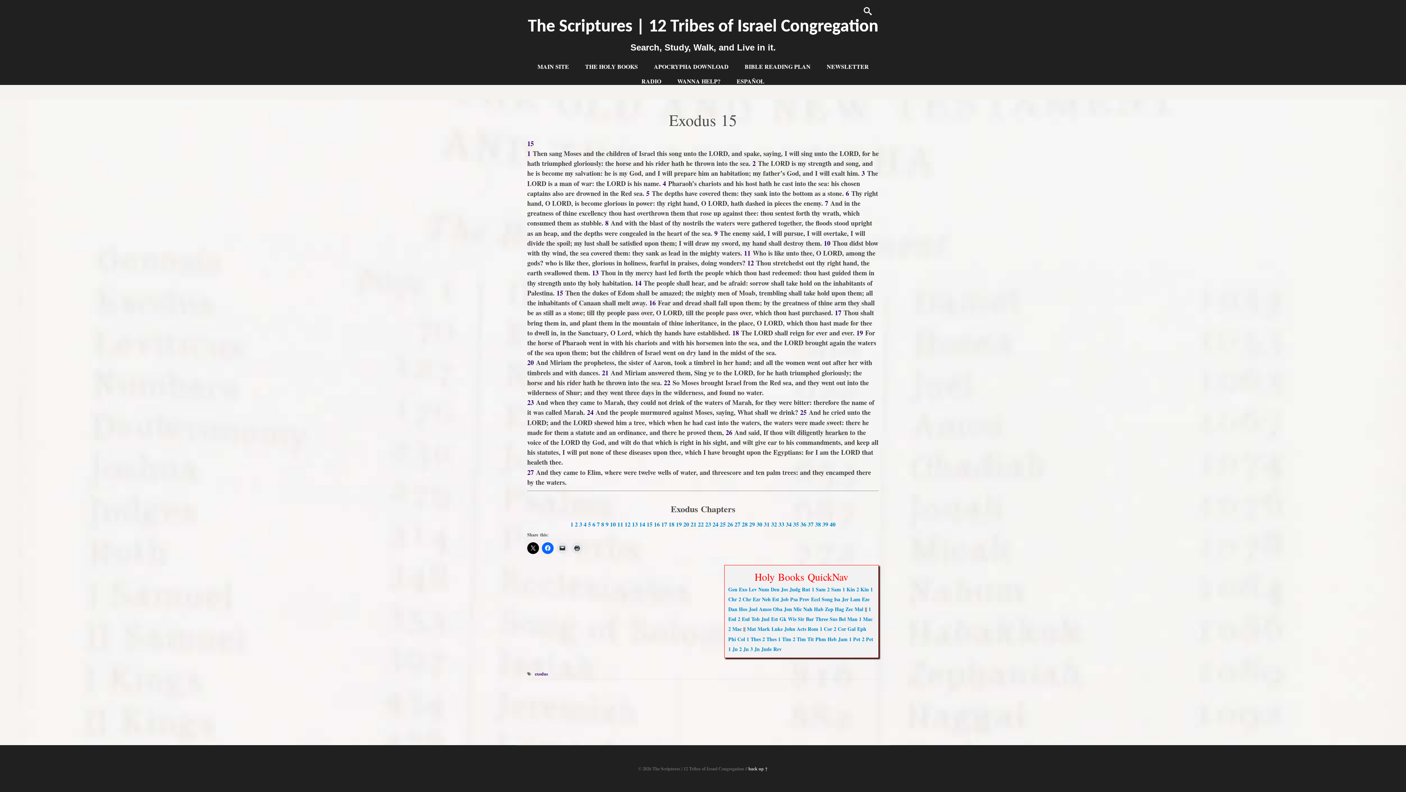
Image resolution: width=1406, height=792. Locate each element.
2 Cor (840, 629)
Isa (837, 599)
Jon (788, 609)
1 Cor (826, 629)
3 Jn (755, 649)
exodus (541, 674)
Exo (743, 589)
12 (628, 524)
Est (775, 599)
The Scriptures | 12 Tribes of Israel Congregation (703, 27)
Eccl (815, 599)
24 (715, 524)
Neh (766, 599)
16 (657, 524)
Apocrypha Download (691, 66)
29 (752, 524)
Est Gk (778, 619)
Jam (843, 639)
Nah (807, 609)
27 (737, 524)
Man (852, 619)
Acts (801, 629)
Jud (765, 619)
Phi (732, 639)
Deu (775, 589)
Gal (852, 629)
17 (664, 524)
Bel (842, 619)
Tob (755, 619)
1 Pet (854, 639)
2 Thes (769, 639)
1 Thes (754, 639)
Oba (777, 609)
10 (613, 524)
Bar (810, 619)
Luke (777, 629)
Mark (764, 629)
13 (635, 524)
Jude (766, 649)
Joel (753, 609)
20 (686, 524)
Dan (732, 609)
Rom (813, 629)
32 (774, 524)
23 (708, 524)
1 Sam (819, 589)
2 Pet (867, 639)
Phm (820, 639)
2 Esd (744, 619)
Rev (777, 649)
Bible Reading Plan (778, 66)
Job (785, 599)
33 (781, 524)
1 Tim (784, 639)
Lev (753, 589)
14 (642, 524)
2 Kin (862, 589)
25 (723, 524)
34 (789, 524)
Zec (849, 609)
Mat (751, 629)
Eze (866, 599)
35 (796, 524)
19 (679, 524)
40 (833, 524)
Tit (810, 639)
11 (620, 524)
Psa (794, 599)
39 (825, 524)
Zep (829, 609)
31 (767, 524)
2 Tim (799, 639)
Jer (845, 599)
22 (701, 524)
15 (649, 524)
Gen (732, 589)
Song (827, 599)
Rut (806, 589)
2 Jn (744, 649)
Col (741, 639)
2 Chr (745, 599)
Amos (765, 609)
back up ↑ (758, 769)
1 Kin (849, 589)
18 (671, 524)
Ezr (756, 599)
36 (803, 524)
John (789, 629)
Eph (861, 629)
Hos (743, 609)
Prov (804, 599)
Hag (839, 609)
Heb (832, 639)
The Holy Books (611, 66)
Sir (801, 619)
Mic (797, 609)
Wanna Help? (699, 81)
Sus (833, 619)
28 (745, 524)
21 (693, 524)
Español (751, 81)
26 (730, 524)
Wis (792, 619)
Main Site (553, 66)
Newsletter (848, 66)
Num (763, 589)
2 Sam (834, 589)
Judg (794, 589)
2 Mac (735, 629)
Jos (784, 589)
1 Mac (866, 619)
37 (811, 524)
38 (818, 524)
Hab (818, 609)
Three (821, 619)
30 (759, 524)
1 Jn (733, 649)
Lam (855, 599)
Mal (859, 609)
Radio (651, 81)
